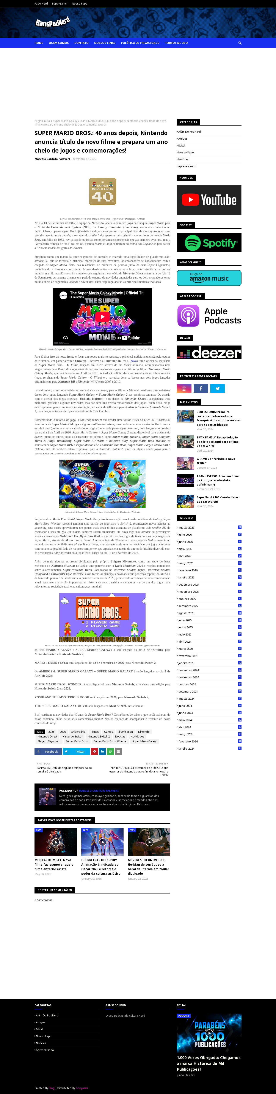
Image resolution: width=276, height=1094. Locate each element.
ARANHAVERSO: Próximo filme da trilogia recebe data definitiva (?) (218, 480)
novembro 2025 (210, 592)
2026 (63, 732)
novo (134, 361)
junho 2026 (210, 542)
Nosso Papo (80, 3)
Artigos (183, 138)
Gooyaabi (82, 1088)
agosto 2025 (210, 613)
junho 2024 (210, 713)
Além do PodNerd (189, 132)
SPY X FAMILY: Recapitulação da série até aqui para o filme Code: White (217, 441)
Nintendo (144, 732)
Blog (52, 1088)
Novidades (137, 736)
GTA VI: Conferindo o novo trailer (216, 461)
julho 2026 (210, 535)
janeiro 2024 (209, 748)
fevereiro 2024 (210, 741)
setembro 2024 (210, 691)
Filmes (95, 732)
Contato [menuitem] (81, 43)
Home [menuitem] (38, 43)
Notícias (120, 736)
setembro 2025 (210, 606)
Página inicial (42, 121)
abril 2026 (210, 556)
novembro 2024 (210, 677)
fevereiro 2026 (210, 570)
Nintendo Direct (47, 736)
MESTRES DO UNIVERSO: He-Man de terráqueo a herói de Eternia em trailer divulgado (148, 867)
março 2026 (210, 563)
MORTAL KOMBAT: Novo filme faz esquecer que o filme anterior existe (53, 864)
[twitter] (217, 388)
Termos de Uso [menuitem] (176, 43)
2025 (51, 732)
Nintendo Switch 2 (99, 736)
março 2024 (210, 734)
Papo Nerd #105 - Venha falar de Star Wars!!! (217, 499)
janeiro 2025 (210, 663)
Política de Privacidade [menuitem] (140, 43)
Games (108, 732)
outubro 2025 (210, 599)
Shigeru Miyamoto (49, 741)
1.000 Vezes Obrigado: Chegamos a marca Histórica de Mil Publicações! (209, 1063)
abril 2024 (210, 727)
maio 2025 (210, 634)
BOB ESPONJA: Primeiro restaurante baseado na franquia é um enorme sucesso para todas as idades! (219, 418)
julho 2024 (210, 706)
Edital (181, 145)
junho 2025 (210, 627)
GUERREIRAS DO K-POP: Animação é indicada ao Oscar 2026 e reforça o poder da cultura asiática (101, 867)
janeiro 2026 (210, 577)
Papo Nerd (41, 3)
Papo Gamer (60, 3)
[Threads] (234, 388)
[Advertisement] (138, 80)
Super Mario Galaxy (65, 121)
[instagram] (184, 388)
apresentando (187, 166)
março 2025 (210, 649)
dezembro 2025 (210, 584)
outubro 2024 (210, 684)
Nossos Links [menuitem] (104, 43)
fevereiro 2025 (210, 656)
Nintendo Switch (72, 736)
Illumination (125, 732)
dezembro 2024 (210, 670)
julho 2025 (210, 620)
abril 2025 (210, 641)
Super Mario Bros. (77, 741)
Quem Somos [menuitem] (59, 43)
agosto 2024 (210, 699)
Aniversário (78, 732)
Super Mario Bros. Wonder (110, 741)
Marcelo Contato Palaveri (52, 159)
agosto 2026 (210, 527)
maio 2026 (210, 549)
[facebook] (201, 388)
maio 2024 (210, 720)
